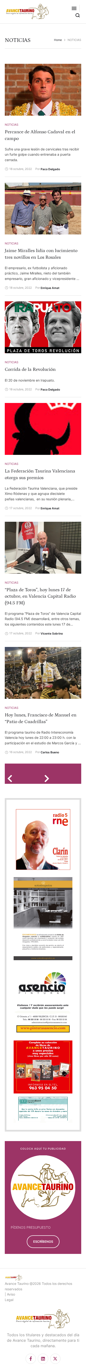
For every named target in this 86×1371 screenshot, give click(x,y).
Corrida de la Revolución (30, 369)
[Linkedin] (43, 1359)
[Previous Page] (11, 778)
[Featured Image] (43, 90)
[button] (74, 8)
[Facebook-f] (31, 1359)
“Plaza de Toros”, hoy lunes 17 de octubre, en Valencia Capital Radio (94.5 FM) (40, 596)
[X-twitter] (55, 1359)
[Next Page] (48, 778)
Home (58, 40)
